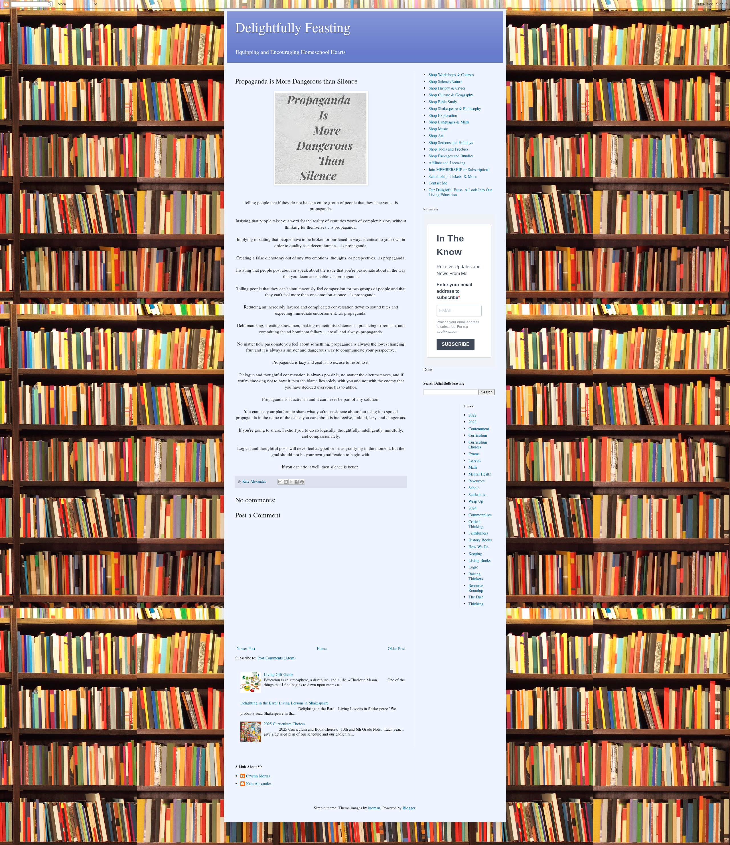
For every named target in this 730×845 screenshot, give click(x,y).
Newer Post (246, 648)
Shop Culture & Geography (451, 95)
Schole (474, 487)
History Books (480, 540)
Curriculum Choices (478, 444)
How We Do (478, 546)
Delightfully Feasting (292, 27)
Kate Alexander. (259, 783)
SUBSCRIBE (455, 344)
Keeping (475, 553)
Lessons (475, 460)
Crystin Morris (258, 776)
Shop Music (438, 128)
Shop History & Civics (447, 88)
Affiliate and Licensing (447, 162)
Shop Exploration (443, 115)
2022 (472, 415)
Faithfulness (478, 533)
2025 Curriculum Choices (284, 723)
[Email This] (280, 482)
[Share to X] (291, 482)
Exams (474, 453)
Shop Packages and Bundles (451, 156)
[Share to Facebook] (296, 482)
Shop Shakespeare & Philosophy (455, 108)
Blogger (409, 808)
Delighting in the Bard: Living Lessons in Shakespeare (284, 703)
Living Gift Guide (278, 674)
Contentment (479, 428)
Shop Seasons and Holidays (451, 142)
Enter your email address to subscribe (454, 291)
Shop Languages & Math (449, 122)
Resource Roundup (476, 588)
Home (322, 648)
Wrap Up (476, 501)
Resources (476, 481)
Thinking (476, 603)
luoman (374, 808)
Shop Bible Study (443, 101)
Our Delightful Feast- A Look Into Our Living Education (460, 192)
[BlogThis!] (286, 482)
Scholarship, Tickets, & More (452, 176)
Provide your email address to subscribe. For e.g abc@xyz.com (458, 327)
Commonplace (480, 514)
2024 (472, 508)
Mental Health (480, 474)
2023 (472, 421)
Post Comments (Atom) (276, 658)
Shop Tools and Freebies (448, 149)
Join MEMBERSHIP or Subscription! (459, 169)
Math (473, 467)
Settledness (477, 494)
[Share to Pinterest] (302, 482)
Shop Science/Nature (445, 81)
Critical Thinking (476, 524)
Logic (473, 567)
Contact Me (438, 183)
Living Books (479, 560)
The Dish (476, 597)
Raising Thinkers (476, 576)
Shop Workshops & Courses (451, 74)
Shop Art (436, 135)
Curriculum (478, 435)
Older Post (396, 648)
